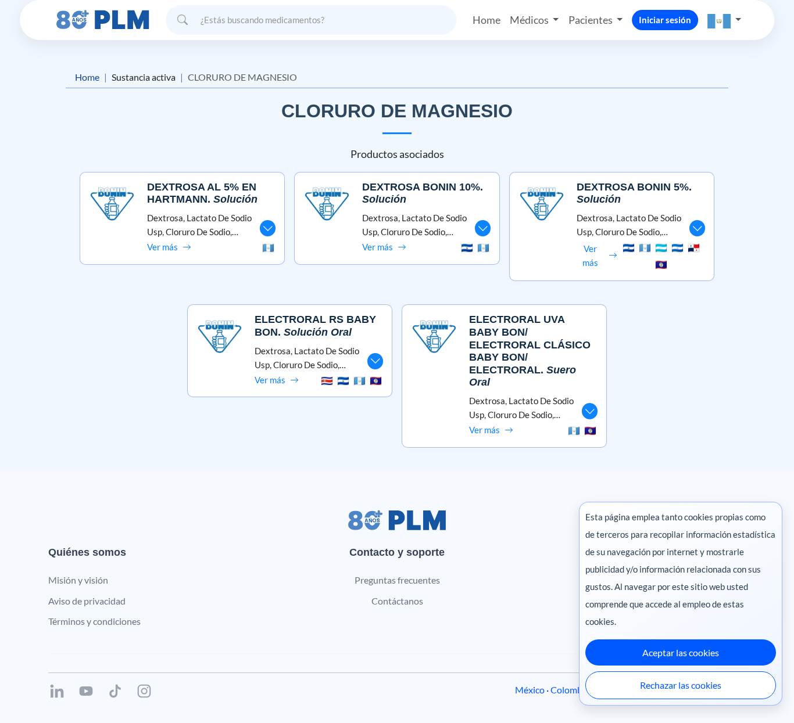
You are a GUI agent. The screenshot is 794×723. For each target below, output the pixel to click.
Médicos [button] (530, 19)
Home (486, 19)
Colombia (569, 689)
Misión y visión (78, 579)
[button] (724, 20)
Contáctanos (397, 600)
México (530, 689)
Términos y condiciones (94, 621)
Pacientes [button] (591, 19)
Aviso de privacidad (87, 600)
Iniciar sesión (665, 20)
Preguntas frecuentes (397, 579)
